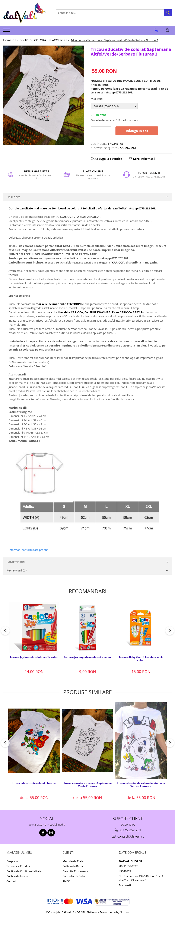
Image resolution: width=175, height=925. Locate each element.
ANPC (66, 881)
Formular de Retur (74, 876)
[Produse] (7, 31)
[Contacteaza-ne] (156, 30)
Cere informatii (143, 159)
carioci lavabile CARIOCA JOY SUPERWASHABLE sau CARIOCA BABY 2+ (96, 312)
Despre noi (13, 861)
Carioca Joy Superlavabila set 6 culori (87, 657)
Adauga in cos (137, 131)
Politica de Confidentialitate (23, 871)
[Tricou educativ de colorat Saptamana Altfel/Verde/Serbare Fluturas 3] (43, 95)
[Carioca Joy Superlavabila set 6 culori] (87, 627)
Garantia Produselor (75, 871)
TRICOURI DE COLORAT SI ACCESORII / (42, 40)
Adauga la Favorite (108, 159)
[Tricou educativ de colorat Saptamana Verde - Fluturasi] (141, 740)
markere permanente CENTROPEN (60, 304)
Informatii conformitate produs (28, 550)
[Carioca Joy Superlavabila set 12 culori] (34, 627)
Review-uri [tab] (16, 570)
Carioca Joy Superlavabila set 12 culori (34, 657)
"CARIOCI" (117, 262)
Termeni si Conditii (18, 866)
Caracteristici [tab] (15, 562)
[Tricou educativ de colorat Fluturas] (34, 741)
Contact (11, 881)
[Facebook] (43, 832)
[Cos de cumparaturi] (167, 30)
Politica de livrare (17, 876)
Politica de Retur (73, 866)
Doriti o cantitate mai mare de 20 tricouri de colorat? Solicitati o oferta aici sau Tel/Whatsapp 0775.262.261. (82, 208)
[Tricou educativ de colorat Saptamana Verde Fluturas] (87, 741)
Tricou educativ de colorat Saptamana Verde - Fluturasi (141, 784)
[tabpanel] (43, 95)
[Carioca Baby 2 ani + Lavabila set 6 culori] (141, 627)
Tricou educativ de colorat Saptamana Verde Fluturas (88, 784)
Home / (8, 40)
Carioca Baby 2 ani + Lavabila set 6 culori (141, 658)
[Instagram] (51, 832)
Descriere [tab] (13, 197)
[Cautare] (168, 12)
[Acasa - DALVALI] (24, 13)
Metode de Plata (73, 861)
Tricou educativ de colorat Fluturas (34, 783)
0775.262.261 (130, 830)
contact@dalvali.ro (130, 836)
